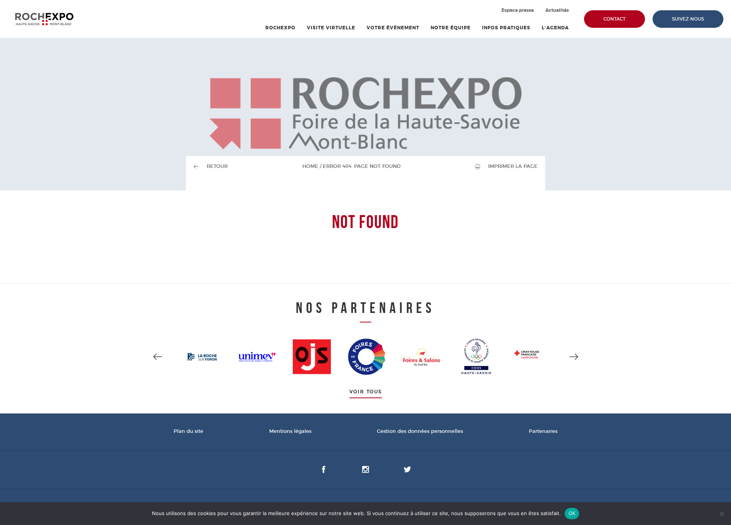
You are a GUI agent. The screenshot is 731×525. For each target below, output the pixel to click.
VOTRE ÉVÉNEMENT (393, 28)
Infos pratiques (506, 28)
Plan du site (188, 431)
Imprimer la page (513, 166)
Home (310, 166)
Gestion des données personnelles (420, 431)
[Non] (721, 513)
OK (572, 513)
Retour (217, 166)
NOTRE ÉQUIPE (451, 28)
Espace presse (517, 10)
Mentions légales (290, 431)
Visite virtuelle (331, 28)
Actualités (557, 10)
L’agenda (555, 28)
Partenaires (543, 431)
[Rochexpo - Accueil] (44, 19)
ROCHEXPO (280, 28)
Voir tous (366, 391)
